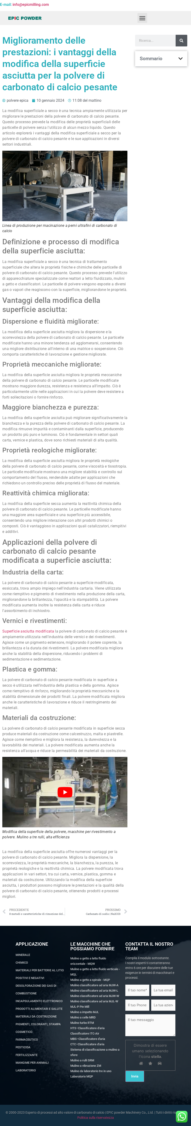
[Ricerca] (181, 40)
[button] (142, 18)
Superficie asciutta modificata (28, 631)
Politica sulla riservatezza (95, 1117)
